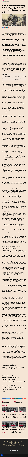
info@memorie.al (22, 446)
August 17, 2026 (3, 432)
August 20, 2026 (12, 419)
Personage (4, 411)
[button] (2, 455)
